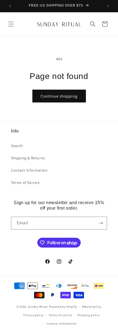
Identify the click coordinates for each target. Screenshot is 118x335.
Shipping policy (88, 315)
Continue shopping (59, 96)
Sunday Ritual (38, 306)
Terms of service (60, 315)
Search (17, 145)
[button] (11, 24)
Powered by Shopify (63, 306)
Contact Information (29, 170)
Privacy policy (33, 315)
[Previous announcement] (10, 6)
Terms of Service (25, 182)
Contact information (61, 323)
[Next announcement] (108, 6)
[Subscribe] (101, 223)
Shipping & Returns (28, 157)
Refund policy (92, 306)
